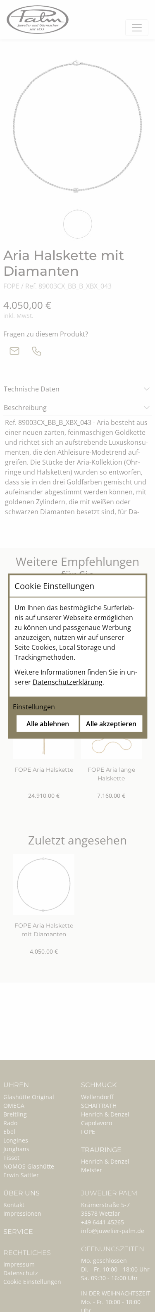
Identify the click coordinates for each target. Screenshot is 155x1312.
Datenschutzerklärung (68, 682)
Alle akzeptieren (111, 723)
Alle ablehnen (47, 723)
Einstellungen (34, 706)
